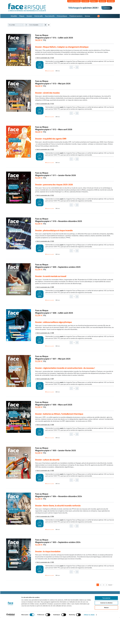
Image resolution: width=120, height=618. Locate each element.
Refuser (106, 607)
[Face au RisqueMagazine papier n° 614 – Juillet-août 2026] (18, 50)
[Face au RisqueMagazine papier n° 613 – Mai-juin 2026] (18, 96)
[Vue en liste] (48, 24)
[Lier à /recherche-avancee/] (98, 16)
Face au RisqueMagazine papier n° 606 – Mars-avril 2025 (53, 403)
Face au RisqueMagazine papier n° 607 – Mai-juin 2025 (52, 357)
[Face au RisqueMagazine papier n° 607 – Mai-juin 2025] (18, 371)
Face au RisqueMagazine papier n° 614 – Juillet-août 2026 (54, 36)
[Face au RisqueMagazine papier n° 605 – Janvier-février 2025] (18, 463)
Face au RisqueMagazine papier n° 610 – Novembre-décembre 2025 (58, 220)
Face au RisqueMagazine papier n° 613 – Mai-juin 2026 (52, 82)
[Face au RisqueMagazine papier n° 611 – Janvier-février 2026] (18, 187)
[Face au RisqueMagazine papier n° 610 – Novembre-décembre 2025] (18, 233)
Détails (58, 70)
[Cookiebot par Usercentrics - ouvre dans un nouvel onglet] (10, 615)
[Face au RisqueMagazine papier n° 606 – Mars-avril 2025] (18, 417)
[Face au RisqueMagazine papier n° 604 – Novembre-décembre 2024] (18, 509)
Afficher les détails (89, 614)
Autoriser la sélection (106, 603)
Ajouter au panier (50, 70)
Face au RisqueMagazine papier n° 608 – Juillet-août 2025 (54, 311)
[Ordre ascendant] (26, 25)
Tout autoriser (106, 598)
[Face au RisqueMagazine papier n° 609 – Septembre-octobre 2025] (18, 279)
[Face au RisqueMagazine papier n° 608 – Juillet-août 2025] (18, 325)
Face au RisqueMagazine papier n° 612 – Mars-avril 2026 (53, 128)
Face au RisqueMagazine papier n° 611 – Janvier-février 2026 (55, 174)
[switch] (48, 614)
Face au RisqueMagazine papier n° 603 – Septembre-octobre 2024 (57, 541)
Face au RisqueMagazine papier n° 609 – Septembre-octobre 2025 (57, 266)
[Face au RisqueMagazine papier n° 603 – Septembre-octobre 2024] (18, 554)
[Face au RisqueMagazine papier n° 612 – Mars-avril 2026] (18, 142)
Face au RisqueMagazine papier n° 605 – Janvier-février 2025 (55, 449)
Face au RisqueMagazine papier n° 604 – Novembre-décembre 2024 (58, 495)
